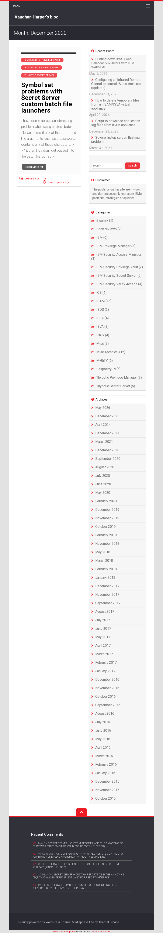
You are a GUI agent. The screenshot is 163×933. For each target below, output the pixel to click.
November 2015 (107, 790)
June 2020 (103, 484)
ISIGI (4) (102, 318)
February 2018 (106, 569)
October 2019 (105, 527)
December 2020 (107, 450)
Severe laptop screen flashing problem (115, 140)
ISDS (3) (102, 310)
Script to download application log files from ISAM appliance (115, 123)
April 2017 (103, 646)
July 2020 (102, 476)
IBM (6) (101, 238)
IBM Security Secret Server (41, 67)
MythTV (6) (104, 361)
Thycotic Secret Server (39, 75)
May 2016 (102, 739)
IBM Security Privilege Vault (42, 60)
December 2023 (107, 433)
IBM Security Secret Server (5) (119, 276)
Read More (32, 166)
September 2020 (107, 459)
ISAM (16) (103, 301)
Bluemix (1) (104, 221)
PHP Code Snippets (64, 931)
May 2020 (102, 493)
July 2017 (102, 620)
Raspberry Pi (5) (108, 369)
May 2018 (102, 552)
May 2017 (102, 637)
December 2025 (107, 416)
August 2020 (104, 467)
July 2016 (102, 722)
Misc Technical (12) (110, 352)
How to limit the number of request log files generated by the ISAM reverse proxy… (75, 886)
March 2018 (104, 561)
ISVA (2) (102, 327)
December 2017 (107, 586)
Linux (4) (102, 335)
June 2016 (103, 730)
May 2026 (102, 408)
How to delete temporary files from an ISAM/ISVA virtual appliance (115, 104)
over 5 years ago (59, 182)
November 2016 (107, 688)
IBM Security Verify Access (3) (119, 284)
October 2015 (105, 798)
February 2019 (106, 535)
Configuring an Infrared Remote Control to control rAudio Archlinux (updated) (116, 84)
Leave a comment (36, 178)
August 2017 (104, 612)
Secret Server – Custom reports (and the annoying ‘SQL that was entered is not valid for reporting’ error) (79, 845)
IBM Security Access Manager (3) (116, 257)
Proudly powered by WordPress (39, 922)
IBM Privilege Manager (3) (115, 246)
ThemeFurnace (108, 922)
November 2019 (107, 518)
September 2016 (107, 705)
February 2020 (106, 501)
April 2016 (103, 747)
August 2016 (104, 713)
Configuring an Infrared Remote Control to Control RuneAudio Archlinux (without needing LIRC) (78, 855)
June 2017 (103, 629)
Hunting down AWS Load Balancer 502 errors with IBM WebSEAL (112, 63)
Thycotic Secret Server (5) (115, 386)
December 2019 (107, 510)
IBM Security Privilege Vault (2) (119, 267)
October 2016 (105, 696)
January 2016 (105, 773)
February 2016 (106, 764)
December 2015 (107, 781)
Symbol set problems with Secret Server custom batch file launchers (46, 97)
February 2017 (106, 663)
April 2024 (103, 425)
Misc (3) (102, 344)
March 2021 (104, 442)
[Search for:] (108, 165)
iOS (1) (101, 293)
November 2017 (107, 595)
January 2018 (105, 578)
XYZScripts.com (100, 931)
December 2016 (107, 680)
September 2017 (107, 603)
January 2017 (105, 671)
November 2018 (107, 544)
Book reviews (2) (109, 229)
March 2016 (104, 756)
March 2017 (104, 654)
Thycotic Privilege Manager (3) (119, 377)
